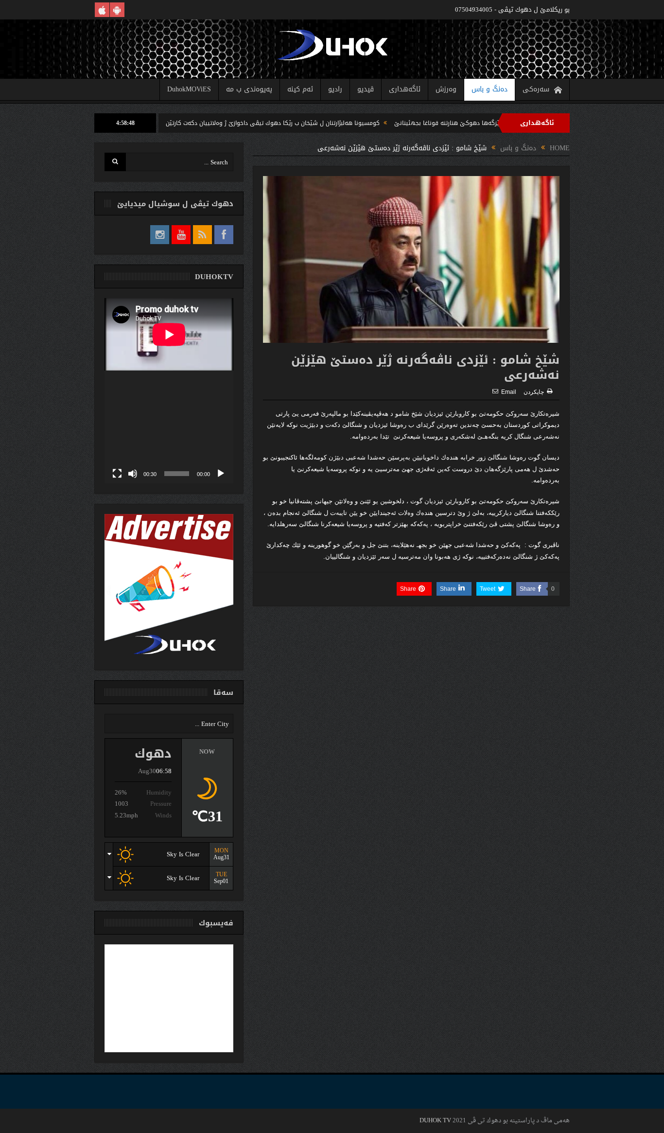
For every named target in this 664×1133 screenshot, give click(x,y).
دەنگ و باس (489, 89)
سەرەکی (536, 89)
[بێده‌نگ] (133, 473)
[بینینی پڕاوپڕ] (117, 473)
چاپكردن (534, 392)
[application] (169, 390)
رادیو (335, 89)
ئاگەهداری (404, 89)
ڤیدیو (365, 89)
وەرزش (446, 89)
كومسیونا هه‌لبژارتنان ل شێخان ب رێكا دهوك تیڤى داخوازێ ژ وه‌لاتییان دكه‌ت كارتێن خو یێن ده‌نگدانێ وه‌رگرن (277, 123)
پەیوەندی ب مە (249, 89)
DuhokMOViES (189, 89)
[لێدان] (221, 473)
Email (508, 392)
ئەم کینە (300, 89)
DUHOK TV (435, 1121)
